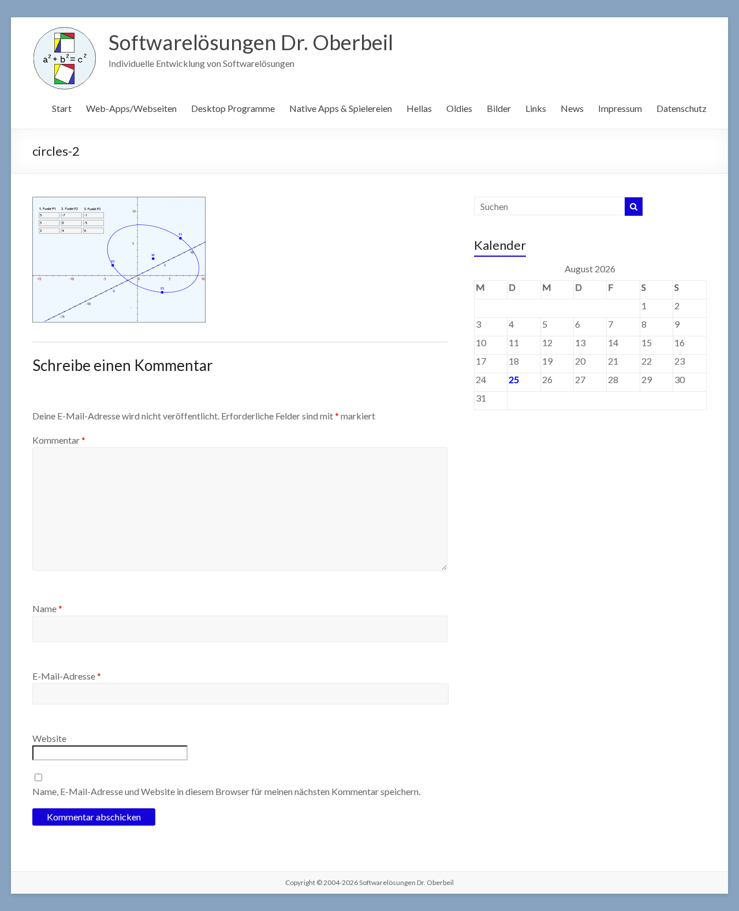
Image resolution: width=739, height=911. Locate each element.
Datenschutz (681, 108)
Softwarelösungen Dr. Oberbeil (251, 42)
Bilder (499, 108)
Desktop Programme (233, 108)
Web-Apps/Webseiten (131, 108)
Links (535, 108)
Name (47, 608)
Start (62, 108)
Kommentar (58, 439)
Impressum (620, 108)
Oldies (459, 108)
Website (49, 738)
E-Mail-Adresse (66, 675)
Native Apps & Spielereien (340, 108)
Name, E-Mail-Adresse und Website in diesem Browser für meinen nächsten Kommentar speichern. (226, 791)
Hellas (419, 108)
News (572, 108)
